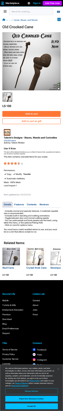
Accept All (31, 406)
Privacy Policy (8, 354)
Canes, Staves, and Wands (26, 20)
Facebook (41, 350)
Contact (36, 300)
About (35, 305)
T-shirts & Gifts (9, 305)
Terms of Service (9, 349)
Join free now (52, 3)
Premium (6, 314)
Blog (4, 324)
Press (35, 314)
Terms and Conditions (19, 386)
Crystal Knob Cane (36, 267)
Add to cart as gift (31, 121)
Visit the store (10, 140)
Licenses (6, 363)
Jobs (35, 310)
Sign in (37, 3)
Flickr (39, 355)
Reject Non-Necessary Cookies (31, 399)
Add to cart (31, 113)
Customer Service (10, 359)
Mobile (5, 300)
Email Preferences (10, 328)
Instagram (42, 360)
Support (6, 333)
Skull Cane (8, 267)
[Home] (3, 20)
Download (7, 319)
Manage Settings (31, 391)
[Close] (58, 369)
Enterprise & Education (12, 310)
